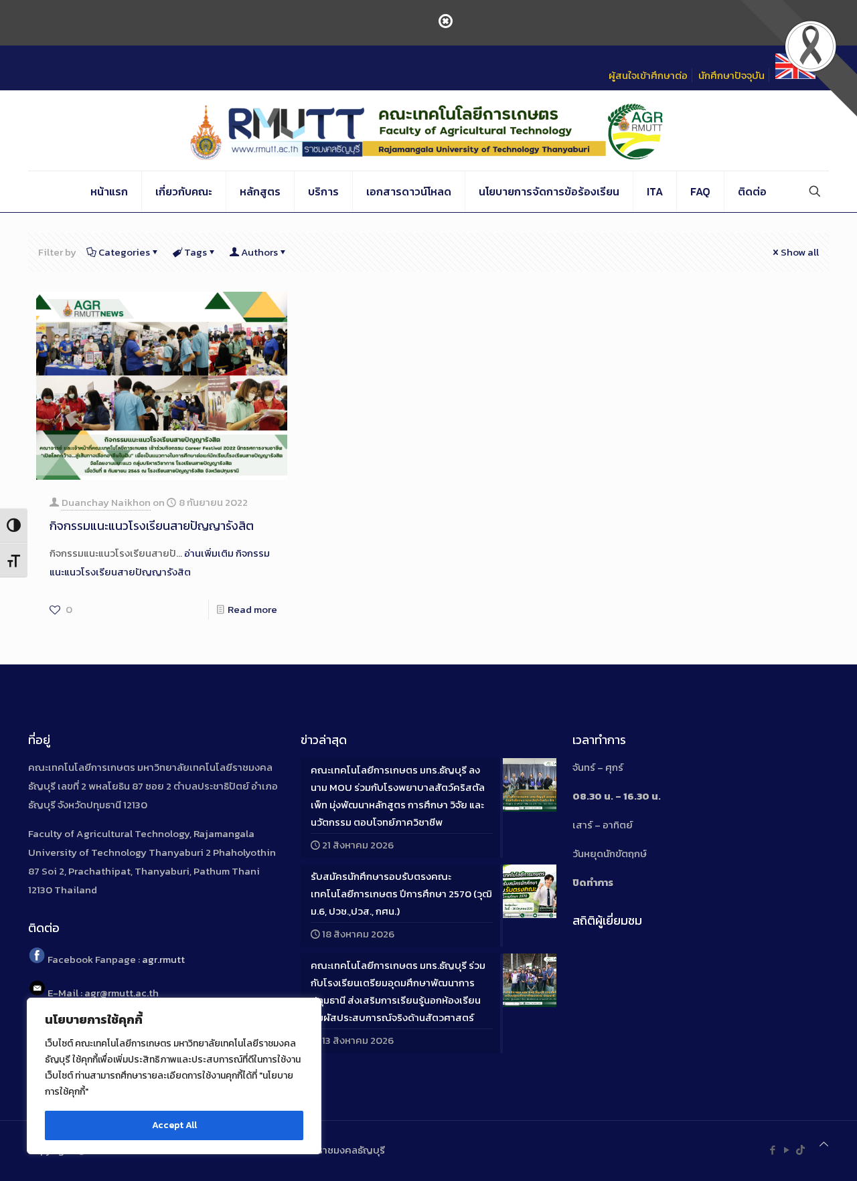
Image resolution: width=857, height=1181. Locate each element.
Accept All (174, 1125)
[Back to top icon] (824, 1144)
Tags (195, 252)
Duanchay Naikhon (106, 502)
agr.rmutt (163, 960)
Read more (252, 609)
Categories (124, 252)
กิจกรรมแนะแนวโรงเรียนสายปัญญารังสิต (152, 526)
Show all (800, 252)
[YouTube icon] (786, 1150)
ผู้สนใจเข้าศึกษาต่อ (648, 75)
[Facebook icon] (772, 1150)
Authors (259, 252)
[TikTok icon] (800, 1150)
